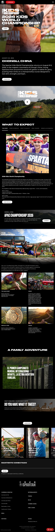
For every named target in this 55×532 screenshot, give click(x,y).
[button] (27, 390)
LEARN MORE (28, 423)
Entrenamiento (32, 492)
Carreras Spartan (6, 492)
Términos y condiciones (30, 530)
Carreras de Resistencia (6, 497)
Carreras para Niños (5, 500)
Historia (3, 518)
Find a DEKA (31, 507)
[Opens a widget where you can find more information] (50, 529)
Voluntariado (4, 503)
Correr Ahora (32, 503)
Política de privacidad (6, 530)
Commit (5, 28)
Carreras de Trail (5, 495)
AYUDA (30, 518)
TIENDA (30, 496)
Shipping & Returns (32, 521)
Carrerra (10, 2)
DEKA (2, 513)
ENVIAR (5, 471)
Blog (29, 500)
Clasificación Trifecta (6, 509)
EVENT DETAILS (7, 202)
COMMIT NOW (7, 79)
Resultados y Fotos (5, 506)
